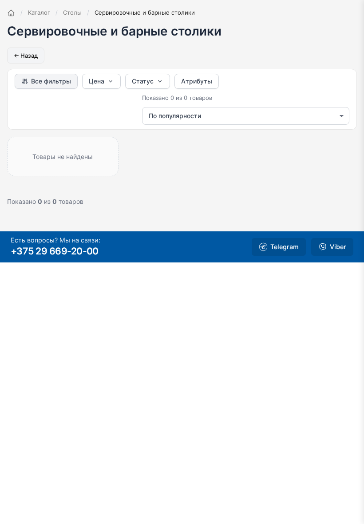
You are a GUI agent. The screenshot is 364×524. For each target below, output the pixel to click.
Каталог (39, 12)
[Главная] (11, 13)
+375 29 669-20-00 (55, 251)
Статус (143, 81)
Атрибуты (196, 81)
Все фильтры (51, 81)
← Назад (26, 55)
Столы (72, 12)
